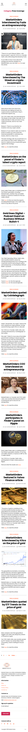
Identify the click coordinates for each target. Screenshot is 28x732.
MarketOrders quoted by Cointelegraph (14, 294)
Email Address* (5, 706)
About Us (3, 685)
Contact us (4, 690)
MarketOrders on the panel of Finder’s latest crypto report (14, 159)
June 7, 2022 (22, 225)
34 (9, 655)
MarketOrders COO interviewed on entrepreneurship (14, 366)
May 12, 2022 (22, 373)
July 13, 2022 (22, 28)
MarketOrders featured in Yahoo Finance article (14, 477)
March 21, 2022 (22, 546)
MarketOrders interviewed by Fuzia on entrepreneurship (14, 22)
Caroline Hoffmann (11, 28)
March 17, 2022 (22, 610)
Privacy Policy (4, 687)
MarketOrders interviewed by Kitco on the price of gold (14, 540)
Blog (2, 683)
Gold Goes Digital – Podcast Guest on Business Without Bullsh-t (14, 217)
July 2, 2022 (22, 86)
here (19, 63)
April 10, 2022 (22, 427)
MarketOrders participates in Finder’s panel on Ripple (14, 419)
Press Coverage (14, 16)
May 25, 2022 (22, 298)
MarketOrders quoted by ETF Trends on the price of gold (14, 604)
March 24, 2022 (22, 483)
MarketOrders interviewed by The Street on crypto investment (14, 79)
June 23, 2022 (22, 165)
